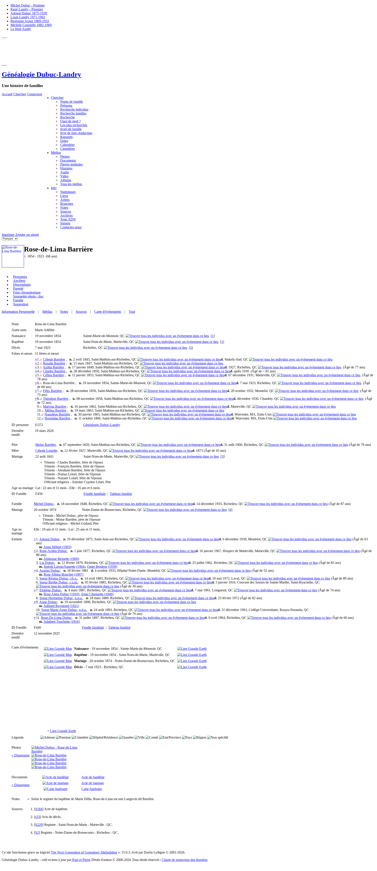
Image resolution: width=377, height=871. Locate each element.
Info (54, 188)
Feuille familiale (95, 494)
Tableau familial (121, 494)
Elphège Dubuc (50, 590)
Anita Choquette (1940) (97, 594)
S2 (37, 832)
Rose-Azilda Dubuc (53, 551)
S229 (38, 825)
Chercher (19, 94)
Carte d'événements (107, 311)
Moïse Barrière (45, 445)
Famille (18, 300)
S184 (38, 809)
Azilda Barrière (53, 367)
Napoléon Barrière (57, 414)
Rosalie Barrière (54, 363)
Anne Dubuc (48, 602)
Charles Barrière (54, 371)
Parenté (18, 288)
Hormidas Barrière (57, 418)
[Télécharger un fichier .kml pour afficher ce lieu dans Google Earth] (192, 648)
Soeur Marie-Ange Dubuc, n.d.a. (64, 610)
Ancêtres (19, 280)
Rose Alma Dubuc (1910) (61, 594)
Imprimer (8, 234)
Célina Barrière (53, 375)
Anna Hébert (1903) (57, 547)
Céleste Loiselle (46, 450)
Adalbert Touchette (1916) (61, 621)
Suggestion (20, 304)
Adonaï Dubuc (49, 539)
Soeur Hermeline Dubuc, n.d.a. (60, 598)
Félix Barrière (52, 391)
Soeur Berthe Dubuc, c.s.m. (58, 582)
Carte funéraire (91, 789)
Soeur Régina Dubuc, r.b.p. (58, 578)
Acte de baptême (93, 777)
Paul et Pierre (81, 860)
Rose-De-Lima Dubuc (56, 617)
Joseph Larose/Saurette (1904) (64, 566)
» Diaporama (20, 755)
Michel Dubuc (44, 504)
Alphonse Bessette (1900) (61, 559)
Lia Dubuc (46, 563)
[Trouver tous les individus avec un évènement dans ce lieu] (167, 336)
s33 (37, 817)
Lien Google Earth (63, 731)
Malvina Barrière (54, 406)
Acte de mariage (92, 783)
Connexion (34, 94)
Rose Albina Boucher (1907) (63, 574)
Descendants (22, 284)
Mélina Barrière (55, 410)
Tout (132, 311)
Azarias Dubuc (49, 570)
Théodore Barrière (55, 398)
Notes (64, 311)
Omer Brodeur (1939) (102, 566)
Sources (81, 311)
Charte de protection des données (184, 860)
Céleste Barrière (54, 359)
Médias (56, 152)
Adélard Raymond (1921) (61, 606)
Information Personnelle (18, 311)
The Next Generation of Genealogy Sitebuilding (84, 852)
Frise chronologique (27, 292)
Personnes (20, 277)
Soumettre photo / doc (28, 296)
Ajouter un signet (27, 234)
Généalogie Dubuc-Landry (41, 74)
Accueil (7, 94)
